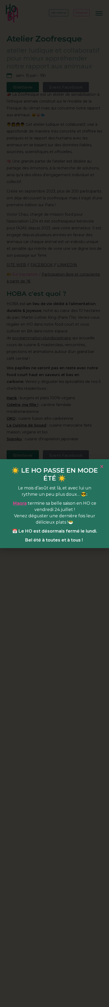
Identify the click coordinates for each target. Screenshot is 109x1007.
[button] (102, 466)
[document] (54, 503)
